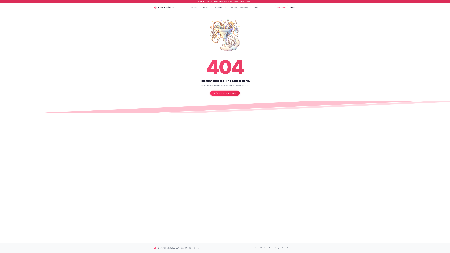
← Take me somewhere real (224, 93)
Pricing (256, 7)
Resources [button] (244, 7)
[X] (186, 248)
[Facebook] (194, 248)
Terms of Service (260, 248)
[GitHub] (198, 248)
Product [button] (194, 7)
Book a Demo (281, 7)
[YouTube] (190, 248)
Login (292, 7)
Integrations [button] (219, 7)
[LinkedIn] (182, 248)
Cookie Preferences (289, 248)
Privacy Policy (274, 248)
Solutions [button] (206, 7)
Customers (233, 7)
